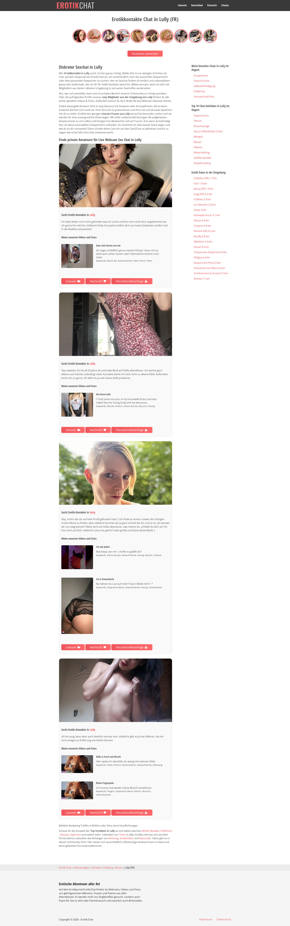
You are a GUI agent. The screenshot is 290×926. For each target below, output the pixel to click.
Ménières (203, 241)
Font (200, 183)
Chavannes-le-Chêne (209, 268)
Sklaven (198, 147)
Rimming (113, 838)
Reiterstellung (202, 152)
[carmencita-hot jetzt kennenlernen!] (115, 690)
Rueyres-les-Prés (207, 262)
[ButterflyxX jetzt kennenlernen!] (115, 473)
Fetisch (198, 120)
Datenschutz (224, 919)
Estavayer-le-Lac (207, 215)
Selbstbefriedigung (204, 86)
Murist (201, 220)
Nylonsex (76, 834)
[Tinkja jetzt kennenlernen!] (115, 175)
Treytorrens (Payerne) (210, 252)
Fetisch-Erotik (201, 80)
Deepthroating (202, 163)
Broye (118, 867)
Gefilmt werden (202, 157)
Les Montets (205, 204)
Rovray (202, 278)
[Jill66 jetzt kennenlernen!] (115, 324)
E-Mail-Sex (199, 91)
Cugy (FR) (203, 194)
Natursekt (145, 838)
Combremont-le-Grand (211, 273)
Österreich (212, 5)
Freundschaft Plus (204, 96)
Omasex (64, 834)
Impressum (205, 919)
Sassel (201, 247)
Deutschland (197, 5)
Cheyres (202, 225)
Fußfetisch (166, 831)
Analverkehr (127, 838)
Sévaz (200, 210)
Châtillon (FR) (205, 178)
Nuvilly (201, 236)
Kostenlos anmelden (145, 53)
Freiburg (108, 867)
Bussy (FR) (203, 188)
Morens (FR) (204, 231)
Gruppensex (201, 75)
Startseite (182, 5)
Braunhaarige (201, 126)
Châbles (202, 199)
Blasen (197, 142)
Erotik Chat (65, 867)
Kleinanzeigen (82, 867)
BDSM (145, 831)
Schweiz (225, 5)
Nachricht (96, 281)
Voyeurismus (201, 115)
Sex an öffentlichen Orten (208, 131)
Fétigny (202, 257)
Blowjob (154, 831)
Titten (122, 834)
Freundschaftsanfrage (129, 281)
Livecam (71, 281)
